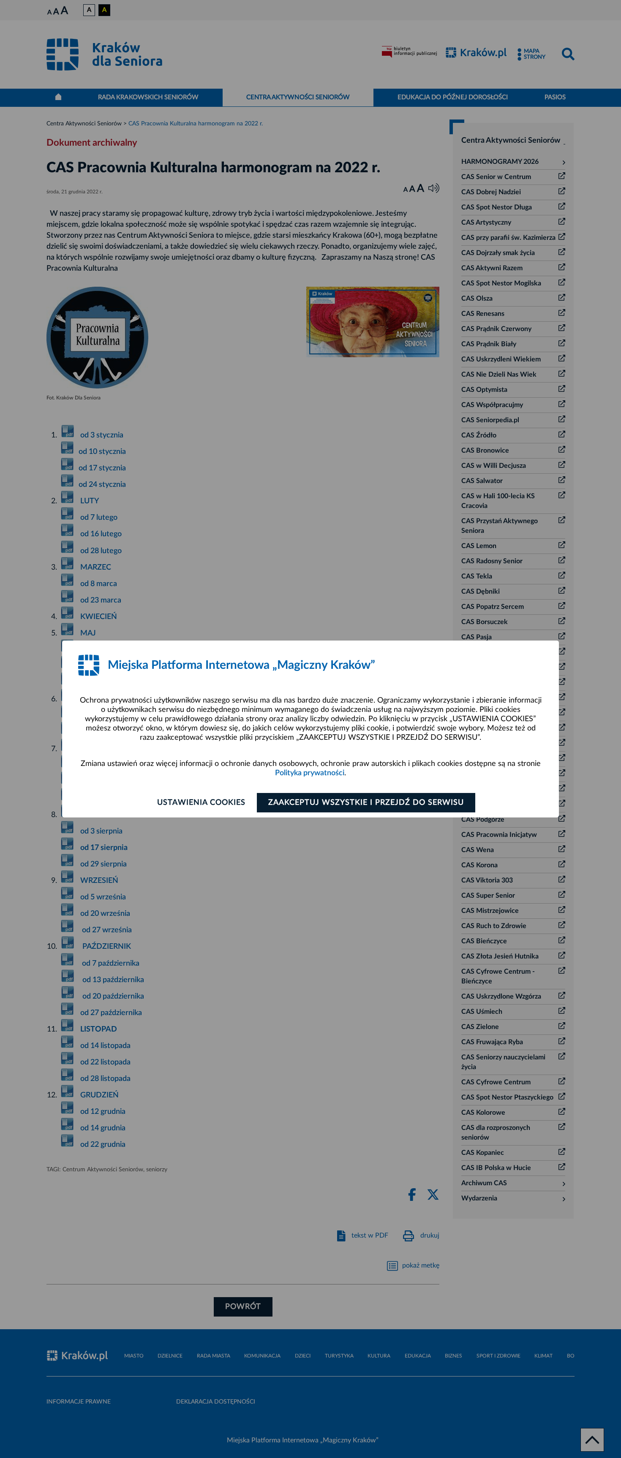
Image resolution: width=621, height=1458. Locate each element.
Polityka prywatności (309, 773)
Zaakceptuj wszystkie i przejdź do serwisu (366, 802)
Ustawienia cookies (201, 802)
